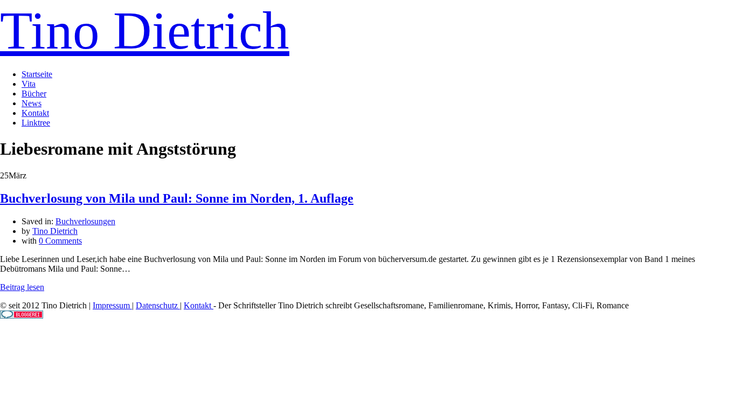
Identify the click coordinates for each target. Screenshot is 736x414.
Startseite (37, 74)
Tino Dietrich (144, 30)
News (31, 103)
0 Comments (60, 240)
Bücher (34, 93)
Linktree (36, 122)
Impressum (112, 305)
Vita (29, 83)
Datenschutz (158, 305)
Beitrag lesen (22, 287)
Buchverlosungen (85, 221)
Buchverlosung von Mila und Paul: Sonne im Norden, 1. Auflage (176, 198)
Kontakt (35, 113)
